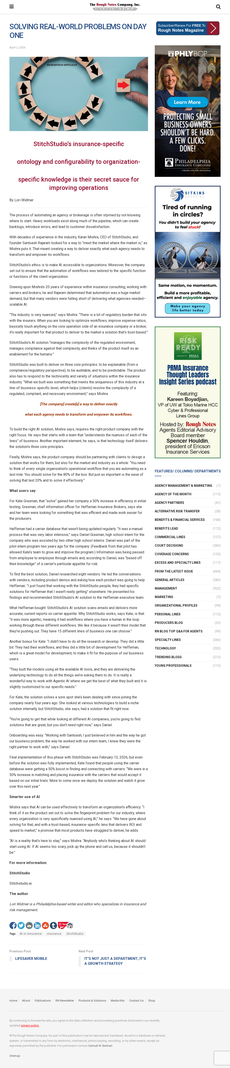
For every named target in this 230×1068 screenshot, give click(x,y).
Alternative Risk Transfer (177, 511)
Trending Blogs (168, 657)
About (26, 1000)
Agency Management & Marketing (183, 485)
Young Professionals (173, 665)
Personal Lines (168, 614)
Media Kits (117, 1000)
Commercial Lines (170, 537)
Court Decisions (169, 545)
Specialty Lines (168, 640)
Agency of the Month (173, 494)
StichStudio (75, 933)
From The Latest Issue (174, 571)
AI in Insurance (31, 933)
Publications (43, 1000)
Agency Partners (169, 502)
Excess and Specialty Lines (178, 562)
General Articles (169, 580)
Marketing (164, 597)
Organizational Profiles (176, 605)
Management (166, 588)
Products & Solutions (92, 1000)
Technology (165, 648)
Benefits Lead (166, 528)
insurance (54, 933)
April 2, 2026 (17, 47)
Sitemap (14, 1055)
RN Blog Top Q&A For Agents (179, 631)
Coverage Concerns (172, 554)
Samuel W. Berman (100, 1045)
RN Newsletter (64, 1000)
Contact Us (136, 1000)
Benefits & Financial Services (180, 520)
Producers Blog (169, 623)
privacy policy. (30, 1025)
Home (13, 1000)
